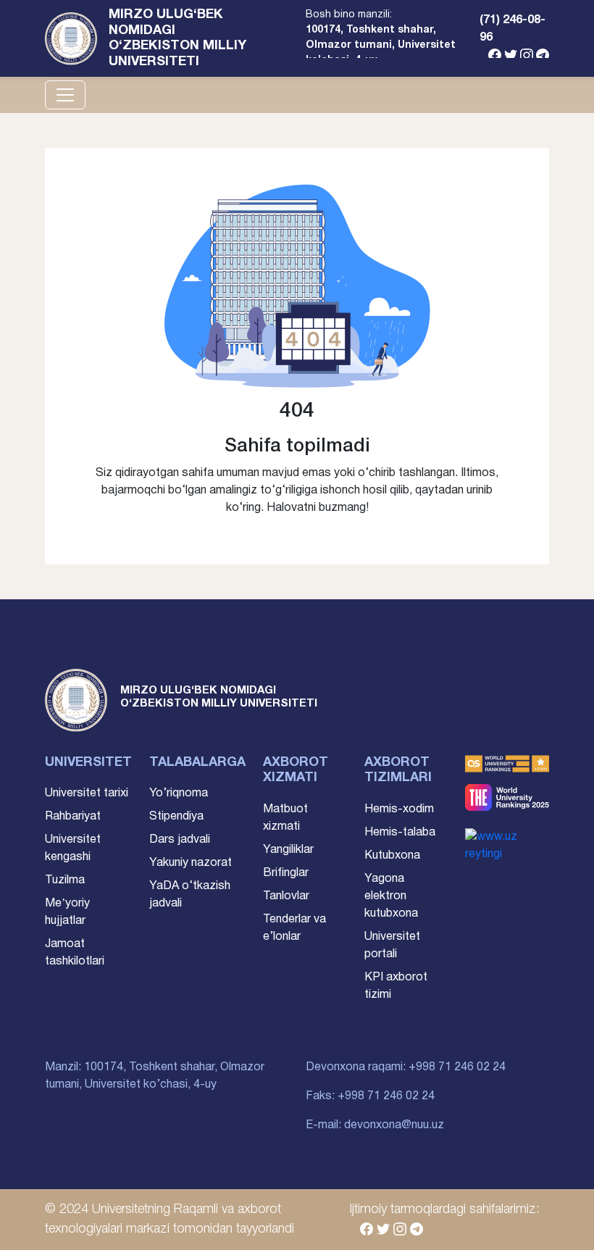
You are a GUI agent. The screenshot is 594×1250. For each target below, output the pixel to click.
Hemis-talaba (399, 833)
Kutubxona (392, 856)
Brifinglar (286, 873)
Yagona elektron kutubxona (391, 896)
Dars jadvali (179, 840)
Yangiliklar (288, 850)
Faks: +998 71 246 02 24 (370, 1096)
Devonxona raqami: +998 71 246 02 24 (406, 1067)
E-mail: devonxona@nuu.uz (375, 1125)
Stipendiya (176, 817)
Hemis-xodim (399, 809)
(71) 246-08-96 (512, 29)
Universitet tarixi (86, 793)
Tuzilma (65, 880)
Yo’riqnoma (178, 793)
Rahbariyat (73, 817)
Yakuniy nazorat (190, 863)
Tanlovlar (286, 896)
